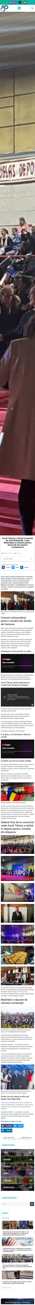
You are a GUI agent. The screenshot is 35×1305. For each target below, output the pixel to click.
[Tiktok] (20, 2)
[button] (19, 8)
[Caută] (32, 1204)
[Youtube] (24, 2)
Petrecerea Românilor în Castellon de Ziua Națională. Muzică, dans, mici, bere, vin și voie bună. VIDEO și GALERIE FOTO (17, 1267)
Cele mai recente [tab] (6, 1287)
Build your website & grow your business (17, 1302)
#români (9, 1116)
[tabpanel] (17, 1253)
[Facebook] (10, 2)
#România (24, 1114)
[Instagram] (15, 2)
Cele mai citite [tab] (5, 1218)
